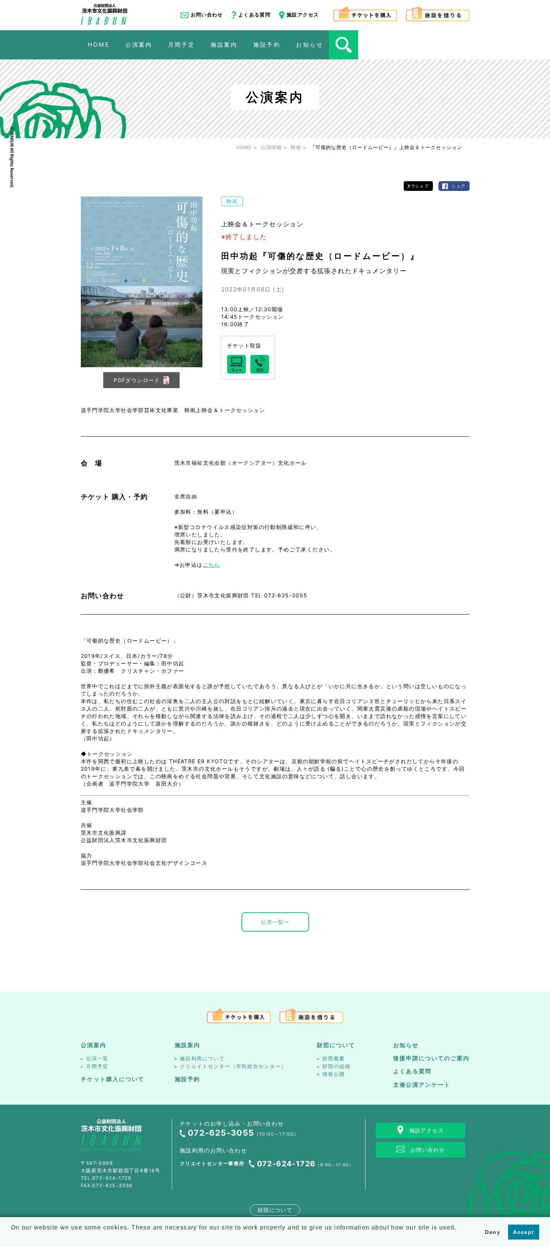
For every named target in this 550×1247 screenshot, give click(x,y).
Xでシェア (418, 186)
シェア (458, 186)
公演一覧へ (275, 922)
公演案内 (93, 1045)
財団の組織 (337, 1066)
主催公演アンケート (421, 1084)
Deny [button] (492, 1232)
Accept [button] (523, 1232)
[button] (12, 1237)
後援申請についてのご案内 (431, 1058)
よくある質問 (254, 15)
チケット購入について (112, 1079)
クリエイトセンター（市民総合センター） (233, 1066)
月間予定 (97, 1066)
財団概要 (334, 1058)
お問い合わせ (207, 15)
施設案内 (187, 1045)
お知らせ (406, 1045)
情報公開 (334, 1074)
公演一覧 (97, 1058)
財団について (336, 1045)
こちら (211, 564)
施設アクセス (303, 15)
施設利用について (202, 1058)
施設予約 (187, 1079)
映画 (232, 201)
